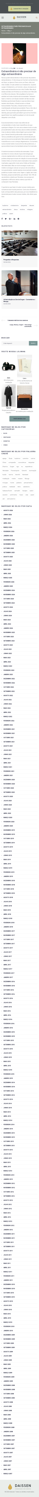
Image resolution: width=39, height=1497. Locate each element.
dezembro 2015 (9, 1032)
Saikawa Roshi (7, 491)
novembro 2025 (9, 544)
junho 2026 (8, 514)
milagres (30, 209)
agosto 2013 (8, 1150)
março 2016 (8, 1019)
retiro (19, 487)
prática (4, 213)
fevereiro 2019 (9, 872)
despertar (24, 205)
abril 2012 (7, 1217)
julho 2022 (8, 700)
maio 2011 (7, 1263)
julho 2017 (8, 952)
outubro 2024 (9, 599)
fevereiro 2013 (9, 1175)
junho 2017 (8, 956)
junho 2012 (8, 1208)
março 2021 (8, 767)
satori (31, 491)
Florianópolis (15, 470)
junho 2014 (8, 1108)
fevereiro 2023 (9, 670)
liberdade (25, 474)
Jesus (16, 209)
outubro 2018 (9, 889)
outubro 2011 (9, 1242)
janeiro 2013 (8, 1179)
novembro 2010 (9, 1288)
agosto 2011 (8, 1251)
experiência (28, 466)
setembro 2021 (9, 742)
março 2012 (8, 1221)
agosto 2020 (8, 796)
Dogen (12, 466)
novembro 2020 (9, 784)
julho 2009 (8, 1356)
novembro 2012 (9, 1187)
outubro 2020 (9, 788)
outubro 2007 (9, 1444)
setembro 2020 (9, 792)
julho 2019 (8, 851)
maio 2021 (7, 758)
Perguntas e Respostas (11, 259)
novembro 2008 (9, 1389)
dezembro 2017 (9, 931)
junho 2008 (8, 1410)
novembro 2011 (9, 1238)
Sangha (24, 491)
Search (33, 343)
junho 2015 (8, 1057)
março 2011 (8, 1272)
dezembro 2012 (9, 1183)
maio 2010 (7, 1314)
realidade (12, 487)
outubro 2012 (9, 1192)
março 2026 (8, 527)
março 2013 (8, 1171)
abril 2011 (7, 1267)
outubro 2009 (9, 1343)
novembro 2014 (9, 1086)
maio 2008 (7, 1415)
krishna (22, 209)
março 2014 (8, 1120)
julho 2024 (8, 611)
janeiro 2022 (8, 725)
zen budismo (11, 499)
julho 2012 (8, 1204)
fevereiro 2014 (9, 1124)
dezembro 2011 (9, 1234)
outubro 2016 (9, 990)
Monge (27, 478)
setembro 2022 (9, 691)
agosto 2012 (8, 1200)
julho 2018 (8, 901)
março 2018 (8, 918)
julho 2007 (8, 1457)
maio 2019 (7, 859)
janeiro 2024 (8, 628)
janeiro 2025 (8, 586)
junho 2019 (8, 855)
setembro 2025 (9, 552)
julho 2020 (8, 800)
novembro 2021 (9, 733)
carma (33, 458)
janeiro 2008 (8, 1431)
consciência (22, 462)
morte (12, 483)
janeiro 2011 (8, 1280)
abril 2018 (7, 914)
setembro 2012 (9, 1196)
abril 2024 (7, 624)
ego (17, 466)
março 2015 (8, 1070)
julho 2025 (8, 561)
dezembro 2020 (9, 779)
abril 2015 (7, 1065)
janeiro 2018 (8, 927)
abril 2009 (7, 1368)
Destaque (7, 437)
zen (3, 499)
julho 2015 (8, 1053)
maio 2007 (7, 1465)
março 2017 (8, 969)
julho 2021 (8, 750)
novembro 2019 (9, 834)
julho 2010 (8, 1305)
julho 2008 (8, 1406)
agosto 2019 (8, 847)
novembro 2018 (9, 885)
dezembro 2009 (9, 1335)
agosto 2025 (8, 557)
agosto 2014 (8, 1099)
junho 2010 (8, 1309)
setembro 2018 (9, 893)
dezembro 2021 (9, 729)
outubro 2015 (9, 1040)
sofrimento (13, 495)
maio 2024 (7, 620)
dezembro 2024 (9, 590)
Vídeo (6, 445)
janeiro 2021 (8, 775)
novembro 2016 (9, 986)
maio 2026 (7, 519)
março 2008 (8, 1423)
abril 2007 (7, 1469)
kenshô (17, 474)
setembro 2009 (9, 1347)
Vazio (21, 495)
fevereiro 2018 (9, 922)
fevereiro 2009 (9, 1377)
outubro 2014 (9, 1091)
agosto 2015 (8, 1049)
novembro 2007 (9, 1440)
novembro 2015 (9, 1036)
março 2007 (8, 1473)
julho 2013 (8, 1154)
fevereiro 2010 (9, 1326)
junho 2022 (8, 704)
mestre (20, 478)
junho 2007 (8, 1461)
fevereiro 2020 (9, 822)
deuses (31, 205)
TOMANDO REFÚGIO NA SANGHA (17, 320)
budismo (5, 205)
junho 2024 (8, 615)
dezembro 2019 (9, 830)
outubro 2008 (9, 1394)
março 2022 (8, 716)
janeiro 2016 (8, 1028)
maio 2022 (7, 708)
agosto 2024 (8, 607)
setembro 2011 (9, 1246)
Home (4, 31)
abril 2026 (7, 523)
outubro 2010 (9, 1293)
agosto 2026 (8, 510)
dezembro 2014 (9, 1082)
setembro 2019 (9, 843)
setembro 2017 (9, 943)
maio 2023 (7, 657)
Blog (9, 31)
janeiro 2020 (8, 826)
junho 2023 (8, 653)
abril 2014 (7, 1116)
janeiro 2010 (8, 1330)
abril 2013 (7, 1166)
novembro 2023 (9, 632)
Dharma (5, 466)
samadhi (17, 491)
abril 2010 (7, 1318)
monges (5, 483)
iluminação (32, 470)
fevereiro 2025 (9, 582)
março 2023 (8, 666)
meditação (5, 478)
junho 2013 (8, 1158)
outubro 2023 (9, 636)
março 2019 (8, 868)
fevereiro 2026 (9, 531)
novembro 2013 (9, 1137)
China (4, 462)
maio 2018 (7, 910)
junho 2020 (8, 805)
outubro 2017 (9, 939)
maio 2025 (7, 569)
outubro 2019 (9, 838)
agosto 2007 (8, 1452)
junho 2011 (8, 1259)
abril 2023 (7, 662)
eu (22, 466)
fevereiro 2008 (9, 1427)
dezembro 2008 (9, 1385)
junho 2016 (8, 1007)
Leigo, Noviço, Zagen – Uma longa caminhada (21, 325)
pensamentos (28, 483)
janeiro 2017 (8, 977)
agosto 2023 (8, 645)
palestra (19, 483)
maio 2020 (7, 809)
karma (11, 474)
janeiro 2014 (8, 1129)
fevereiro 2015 (9, 1074)
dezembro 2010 (9, 1284)
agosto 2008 (8, 1402)
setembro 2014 (9, 1095)
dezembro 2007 (9, 1436)
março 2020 (8, 817)
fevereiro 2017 (9, 973)
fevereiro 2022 (9, 721)
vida (26, 495)
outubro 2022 (9, 687)
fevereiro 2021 (9, 771)
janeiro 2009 (8, 1381)
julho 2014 (8, 1103)
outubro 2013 (9, 1141)
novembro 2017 (9, 935)
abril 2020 (7, 813)
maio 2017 (7, 960)
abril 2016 (7, 1015)
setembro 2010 (9, 1297)
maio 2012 (7, 1213)
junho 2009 (8, 1360)
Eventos (7, 441)
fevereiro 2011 (9, 1276)
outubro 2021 (9, 737)
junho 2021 (8, 754)
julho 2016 (8, 1002)
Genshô (24, 470)
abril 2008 (7, 1419)
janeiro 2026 (8, 535)
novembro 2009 (9, 1339)
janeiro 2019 (8, 876)
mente (14, 478)
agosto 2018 (8, 897)
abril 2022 (7, 712)
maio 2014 (7, 1112)
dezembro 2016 (9, 981)
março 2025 (8, 578)
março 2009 (8, 1373)
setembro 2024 (9, 603)
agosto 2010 (8, 1301)
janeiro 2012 (8, 1230)
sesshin (5, 495)
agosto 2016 (8, 998)
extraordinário (6, 209)
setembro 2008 (9, 1398)
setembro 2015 (9, 1044)
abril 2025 (7, 573)
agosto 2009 (8, 1351)
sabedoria (26, 487)
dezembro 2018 (9, 880)
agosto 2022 (8, 695)
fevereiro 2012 (9, 1225)
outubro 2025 (9, 548)
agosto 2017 (8, 948)
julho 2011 (8, 1255)
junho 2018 (8, 906)
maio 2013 (7, 1162)
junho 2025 (8, 565)
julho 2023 (8, 649)
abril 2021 (7, 763)
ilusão (4, 474)
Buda (10, 458)
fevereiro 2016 (9, 1023)
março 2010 (8, 1322)
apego (4, 458)
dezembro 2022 (9, 678)
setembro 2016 (9, 994)
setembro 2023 (9, 641)
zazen (11, 213)
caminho (25, 458)
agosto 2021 (8, 746)
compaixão (12, 462)
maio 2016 (7, 1011)
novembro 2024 (9, 594)
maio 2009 (7, 1364)
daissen (21, 68)
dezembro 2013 (9, 1133)
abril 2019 (7, 864)
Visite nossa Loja (20, 418)
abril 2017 (7, 965)
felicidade (5, 470)
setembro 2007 (9, 1448)
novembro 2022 (9, 683)
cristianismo (15, 205)
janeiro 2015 (8, 1078)
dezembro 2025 (9, 540)
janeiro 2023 (8, 674)
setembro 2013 (9, 1145)
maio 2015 (7, 1061)
